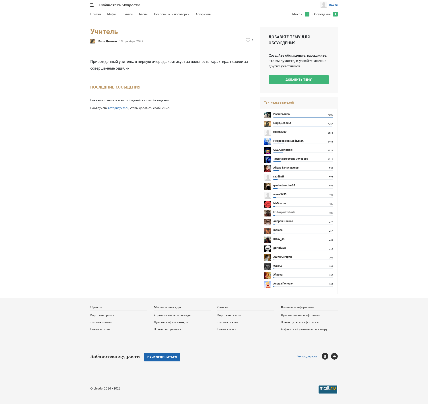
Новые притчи (100, 329)
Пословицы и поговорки (171, 14)
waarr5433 (279, 194)
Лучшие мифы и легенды (171, 322)
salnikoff (278, 176)
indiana (277, 230)
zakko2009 (279, 132)
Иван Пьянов (281, 114)
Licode (98, 388)
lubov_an (278, 239)
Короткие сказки (229, 315)
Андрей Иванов (283, 221)
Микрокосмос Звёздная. (288, 141)
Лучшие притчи (101, 322)
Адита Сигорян (282, 257)
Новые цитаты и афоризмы (300, 322)
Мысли (297, 14)
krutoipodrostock (284, 212)
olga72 (277, 266)
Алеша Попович (283, 283)
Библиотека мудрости (115, 356)
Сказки (128, 14)
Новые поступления (167, 329)
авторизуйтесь (118, 108)
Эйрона (277, 274)
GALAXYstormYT (283, 150)
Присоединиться (162, 357)
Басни (143, 14)
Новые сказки (226, 329)
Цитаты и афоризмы (297, 307)
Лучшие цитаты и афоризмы (300, 315)
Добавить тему (299, 80)
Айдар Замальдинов (286, 167)
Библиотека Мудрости (119, 5)
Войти (333, 5)
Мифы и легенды (167, 307)
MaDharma (279, 203)
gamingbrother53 (284, 185)
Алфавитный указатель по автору (304, 329)
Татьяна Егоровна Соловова (290, 159)
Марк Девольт (107, 41)
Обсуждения (322, 14)
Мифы (111, 14)
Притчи (95, 14)
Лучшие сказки (227, 322)
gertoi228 (279, 248)
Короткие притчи (102, 315)
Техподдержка (307, 356)
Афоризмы (203, 14)
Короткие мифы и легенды (172, 315)
